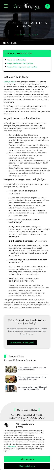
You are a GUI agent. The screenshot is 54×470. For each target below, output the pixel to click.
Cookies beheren (27, 466)
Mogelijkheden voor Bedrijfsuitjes (20, 63)
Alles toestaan (27, 459)
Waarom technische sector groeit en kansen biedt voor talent (32, 378)
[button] (47, 6)
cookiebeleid (11, 446)
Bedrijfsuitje (12, 43)
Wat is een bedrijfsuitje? (16, 60)
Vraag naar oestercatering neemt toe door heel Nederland (32, 368)
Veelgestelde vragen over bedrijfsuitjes (22, 67)
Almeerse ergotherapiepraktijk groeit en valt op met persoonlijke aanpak (32, 388)
